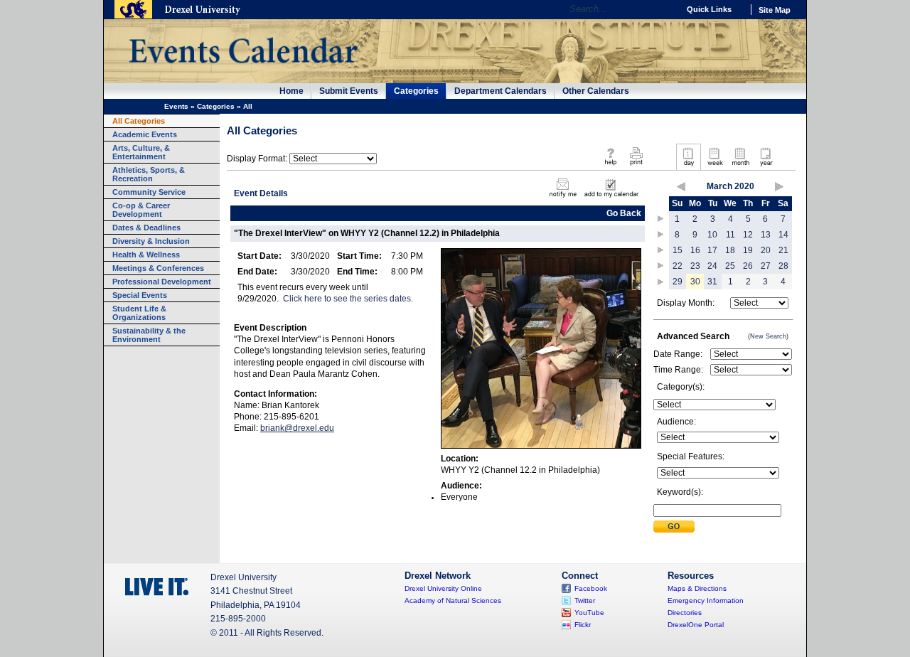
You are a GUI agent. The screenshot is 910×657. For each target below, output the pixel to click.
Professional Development (161, 281)
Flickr (582, 625)
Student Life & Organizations (139, 312)
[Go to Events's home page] (243, 70)
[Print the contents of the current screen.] (636, 166)
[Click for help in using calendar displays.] (610, 166)
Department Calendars (500, 91)
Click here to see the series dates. (348, 298)
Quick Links (709, 9)
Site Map (775, 10)
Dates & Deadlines (146, 227)
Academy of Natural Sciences (453, 600)
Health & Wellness (146, 254)
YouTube (589, 612)
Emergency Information (706, 600)
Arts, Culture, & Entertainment (141, 152)
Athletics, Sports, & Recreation (148, 174)
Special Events (139, 295)
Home (291, 91)
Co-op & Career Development (141, 209)
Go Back (623, 213)
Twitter (584, 600)
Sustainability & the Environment (149, 334)
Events (176, 106)
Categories (416, 91)
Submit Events (348, 91)
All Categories (138, 121)
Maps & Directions (697, 588)
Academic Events (144, 134)
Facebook (590, 588)
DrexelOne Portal (696, 625)
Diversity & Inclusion (151, 241)
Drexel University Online (443, 588)
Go (664, 9)
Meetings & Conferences (158, 268)
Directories (685, 612)
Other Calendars (595, 91)
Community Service (149, 192)
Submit (674, 526)
